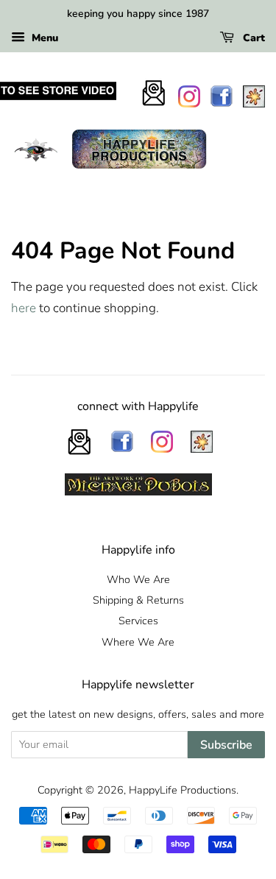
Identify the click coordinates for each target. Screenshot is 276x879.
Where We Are (138, 642)
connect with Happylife (138, 406)
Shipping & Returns (138, 600)
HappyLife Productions (182, 790)
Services (138, 620)
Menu (43, 38)
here (23, 308)
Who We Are (138, 579)
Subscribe (226, 745)
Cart (252, 38)
